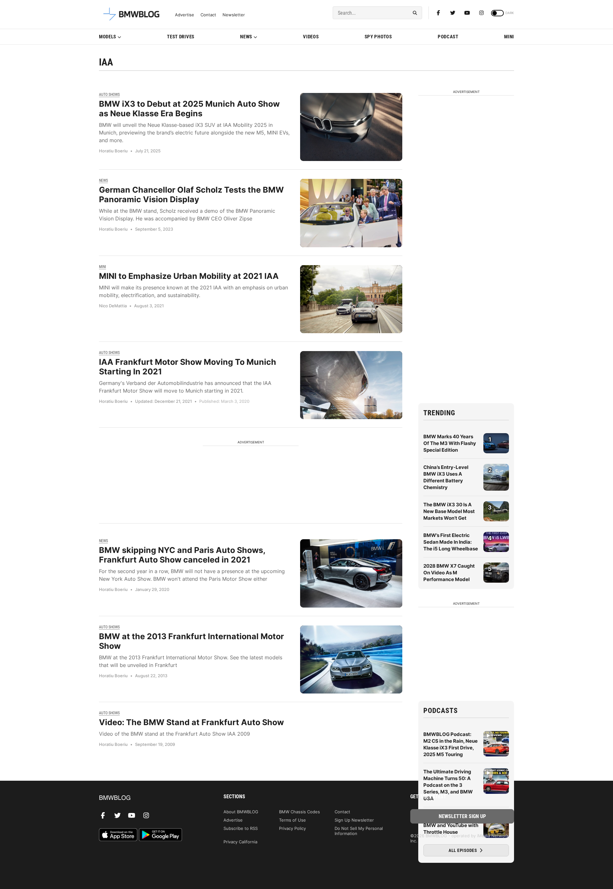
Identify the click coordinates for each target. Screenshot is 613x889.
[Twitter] (453, 13)
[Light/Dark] (497, 13)
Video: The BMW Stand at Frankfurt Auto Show (191, 722)
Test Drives (180, 37)
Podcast (448, 37)
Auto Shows (109, 94)
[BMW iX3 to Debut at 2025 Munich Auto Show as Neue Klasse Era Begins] (351, 127)
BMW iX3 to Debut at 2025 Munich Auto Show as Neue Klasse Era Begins (189, 108)
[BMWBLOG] (151, 798)
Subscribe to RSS (240, 828)
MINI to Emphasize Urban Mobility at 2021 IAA (189, 276)
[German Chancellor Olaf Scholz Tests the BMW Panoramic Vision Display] (351, 213)
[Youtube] (467, 13)
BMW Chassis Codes (299, 811)
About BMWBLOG (240, 811)
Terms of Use (292, 820)
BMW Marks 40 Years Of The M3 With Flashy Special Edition (449, 443)
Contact (208, 15)
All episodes (463, 850)
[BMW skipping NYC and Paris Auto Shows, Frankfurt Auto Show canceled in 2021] (351, 573)
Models (107, 37)
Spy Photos (378, 37)
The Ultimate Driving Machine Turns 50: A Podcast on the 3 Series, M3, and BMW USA (448, 785)
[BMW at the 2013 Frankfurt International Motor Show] (351, 659)
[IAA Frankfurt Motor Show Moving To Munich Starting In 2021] (351, 385)
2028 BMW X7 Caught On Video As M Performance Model (449, 572)
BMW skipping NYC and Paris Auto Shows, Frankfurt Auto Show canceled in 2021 (182, 554)
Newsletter (234, 15)
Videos (311, 37)
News (246, 37)
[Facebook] (438, 13)
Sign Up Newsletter (354, 820)
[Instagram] (481, 13)
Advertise (184, 15)
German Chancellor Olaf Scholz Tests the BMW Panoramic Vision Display (191, 194)
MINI (509, 37)
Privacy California (240, 841)
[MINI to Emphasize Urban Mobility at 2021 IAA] (351, 299)
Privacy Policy (292, 828)
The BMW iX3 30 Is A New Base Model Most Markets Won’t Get (449, 511)
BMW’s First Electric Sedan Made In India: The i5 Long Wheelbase (450, 542)
